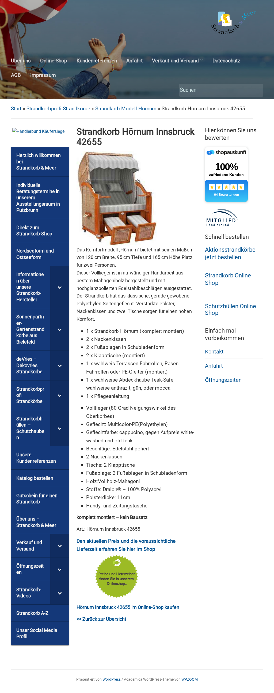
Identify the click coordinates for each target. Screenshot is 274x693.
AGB (16, 75)
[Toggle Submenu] (59, 287)
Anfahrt (134, 61)
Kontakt (214, 351)
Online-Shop (53, 61)
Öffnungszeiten (223, 380)
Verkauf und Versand (175, 61)
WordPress (111, 679)
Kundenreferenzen (97, 61)
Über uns (21, 61)
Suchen (256, 90)
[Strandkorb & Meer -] (234, 23)
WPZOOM (189, 679)
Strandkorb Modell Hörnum (126, 109)
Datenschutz (226, 61)
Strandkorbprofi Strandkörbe (58, 109)
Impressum (43, 75)
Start (16, 109)
